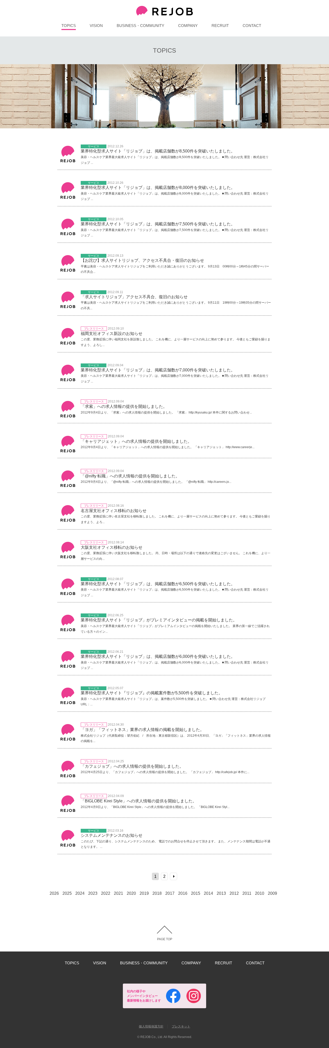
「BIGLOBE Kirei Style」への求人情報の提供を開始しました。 (139, 801)
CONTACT (252, 25)
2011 (246, 893)
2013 (221, 893)
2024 (80, 893)
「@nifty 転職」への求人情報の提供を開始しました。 (130, 476)
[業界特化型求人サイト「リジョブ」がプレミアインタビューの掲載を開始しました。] (68, 632)
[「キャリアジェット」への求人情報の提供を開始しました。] (68, 453)
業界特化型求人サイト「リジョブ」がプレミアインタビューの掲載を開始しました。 (159, 620)
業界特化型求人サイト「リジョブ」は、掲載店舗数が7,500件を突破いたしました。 (158, 224)
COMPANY (188, 25)
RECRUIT (220, 25)
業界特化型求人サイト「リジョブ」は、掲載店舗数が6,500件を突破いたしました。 (158, 584)
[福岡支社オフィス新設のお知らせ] (68, 345)
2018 (157, 893)
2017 (170, 893)
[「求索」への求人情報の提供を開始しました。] (68, 418)
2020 (131, 893)
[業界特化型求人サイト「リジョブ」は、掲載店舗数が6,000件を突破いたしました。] (68, 668)
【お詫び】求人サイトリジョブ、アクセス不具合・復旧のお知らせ (142, 260)
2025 (67, 893)
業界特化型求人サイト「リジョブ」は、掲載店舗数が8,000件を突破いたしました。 (158, 187)
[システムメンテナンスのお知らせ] (68, 847)
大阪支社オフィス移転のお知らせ (111, 547)
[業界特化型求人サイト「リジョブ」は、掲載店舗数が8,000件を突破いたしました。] (68, 199)
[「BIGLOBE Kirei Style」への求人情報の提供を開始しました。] (68, 812)
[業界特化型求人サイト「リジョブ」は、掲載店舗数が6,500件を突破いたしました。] (68, 595)
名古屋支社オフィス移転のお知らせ (114, 510)
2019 (144, 893)
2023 (92, 893)
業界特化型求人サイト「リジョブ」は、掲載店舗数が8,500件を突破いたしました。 (158, 151)
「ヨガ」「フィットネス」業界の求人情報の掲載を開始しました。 (142, 729)
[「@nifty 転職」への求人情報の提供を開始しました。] (68, 487)
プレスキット (181, 1026)
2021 (118, 893)
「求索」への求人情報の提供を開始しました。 (124, 406)
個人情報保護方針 (151, 1026)
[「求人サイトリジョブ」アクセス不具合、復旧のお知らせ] (68, 308)
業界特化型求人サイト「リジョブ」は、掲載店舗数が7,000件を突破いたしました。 (158, 370)
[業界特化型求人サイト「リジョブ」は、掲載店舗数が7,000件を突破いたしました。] (68, 382)
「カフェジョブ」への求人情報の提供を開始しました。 (132, 766)
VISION (96, 25)
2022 (105, 893)
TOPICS (68, 25)
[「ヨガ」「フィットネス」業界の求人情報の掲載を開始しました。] (68, 741)
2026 (54, 893)
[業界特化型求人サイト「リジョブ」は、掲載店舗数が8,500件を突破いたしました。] (68, 163)
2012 (234, 893)
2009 (272, 893)
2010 (259, 893)
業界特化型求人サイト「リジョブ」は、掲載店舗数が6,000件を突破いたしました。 (158, 656)
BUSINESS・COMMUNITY (140, 25)
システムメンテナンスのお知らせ (111, 835)
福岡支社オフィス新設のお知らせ (111, 333)
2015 (195, 893)
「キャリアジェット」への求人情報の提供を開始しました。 (136, 441)
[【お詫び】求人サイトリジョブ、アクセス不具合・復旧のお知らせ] (68, 272)
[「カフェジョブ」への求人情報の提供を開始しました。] (68, 778)
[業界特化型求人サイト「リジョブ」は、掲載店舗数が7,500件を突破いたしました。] (68, 236)
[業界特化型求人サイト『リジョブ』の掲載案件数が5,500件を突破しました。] (68, 705)
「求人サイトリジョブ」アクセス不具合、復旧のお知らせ (134, 297)
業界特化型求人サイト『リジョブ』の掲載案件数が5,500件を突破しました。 (152, 693)
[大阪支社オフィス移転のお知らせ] (68, 559)
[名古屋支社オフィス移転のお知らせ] (68, 522)
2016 (182, 893)
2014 (208, 893)
